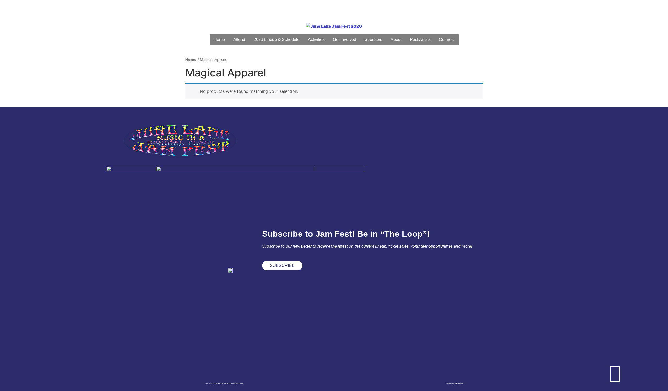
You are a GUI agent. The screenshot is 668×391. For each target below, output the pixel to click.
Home (190, 59)
